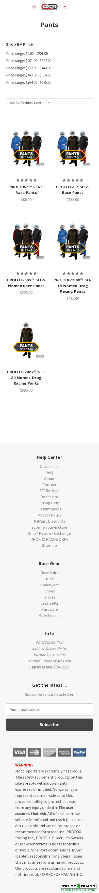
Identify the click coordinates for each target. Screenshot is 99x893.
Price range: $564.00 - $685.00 (28, 82)
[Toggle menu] (7, 7)
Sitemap (49, 545)
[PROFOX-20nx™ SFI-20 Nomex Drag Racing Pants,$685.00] (26, 339)
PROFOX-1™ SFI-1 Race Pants (26, 189)
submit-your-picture (49, 527)
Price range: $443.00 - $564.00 (28, 75)
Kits (49, 578)
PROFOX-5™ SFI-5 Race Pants (73, 189)
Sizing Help (49, 502)
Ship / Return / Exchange (49, 533)
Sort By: (14, 103)
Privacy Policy (49, 515)
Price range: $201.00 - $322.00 (28, 60)
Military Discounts (49, 521)
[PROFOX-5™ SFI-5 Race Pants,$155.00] (72, 147)
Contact (49, 484)
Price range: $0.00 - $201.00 (27, 53)
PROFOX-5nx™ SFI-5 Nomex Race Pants (26, 282)
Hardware (49, 609)
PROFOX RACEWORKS (49, 539)
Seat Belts (50, 603)
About (49, 478)
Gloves (49, 597)
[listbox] (37, 102)
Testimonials (49, 508)
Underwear (49, 584)
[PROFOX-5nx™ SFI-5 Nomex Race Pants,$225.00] (26, 241)
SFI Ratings (49, 490)
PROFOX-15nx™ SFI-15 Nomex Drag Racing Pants (73, 285)
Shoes (49, 590)
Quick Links (49, 466)
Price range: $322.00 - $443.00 (28, 68)
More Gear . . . (49, 615)
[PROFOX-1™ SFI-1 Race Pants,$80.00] (26, 147)
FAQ (49, 472)
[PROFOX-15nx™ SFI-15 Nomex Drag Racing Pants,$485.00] (72, 241)
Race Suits (49, 572)
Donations (49, 496)
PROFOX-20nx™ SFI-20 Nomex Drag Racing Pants (26, 377)
